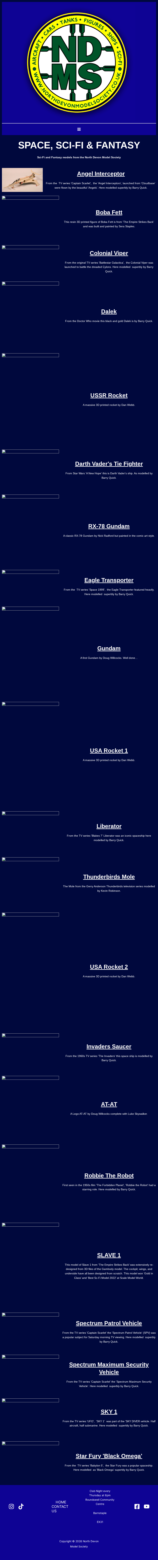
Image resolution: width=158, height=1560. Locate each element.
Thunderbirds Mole (109, 877)
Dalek (109, 311)
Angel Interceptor (101, 173)
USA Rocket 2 (109, 967)
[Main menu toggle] (79, 129)
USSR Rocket (109, 395)
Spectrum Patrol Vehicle (109, 1323)
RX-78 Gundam (109, 526)
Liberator (109, 826)
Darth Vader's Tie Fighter (109, 464)
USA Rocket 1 (109, 750)
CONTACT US (60, 1508)
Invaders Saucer (109, 1046)
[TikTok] (21, 1506)
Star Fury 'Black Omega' (109, 1456)
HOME (61, 1502)
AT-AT (109, 1104)
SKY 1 (109, 1411)
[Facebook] (137, 1506)
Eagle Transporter (109, 580)
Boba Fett (109, 212)
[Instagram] (11, 1506)
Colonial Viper (109, 253)
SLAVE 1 (109, 1255)
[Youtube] (147, 1506)
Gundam (109, 648)
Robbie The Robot (109, 1175)
